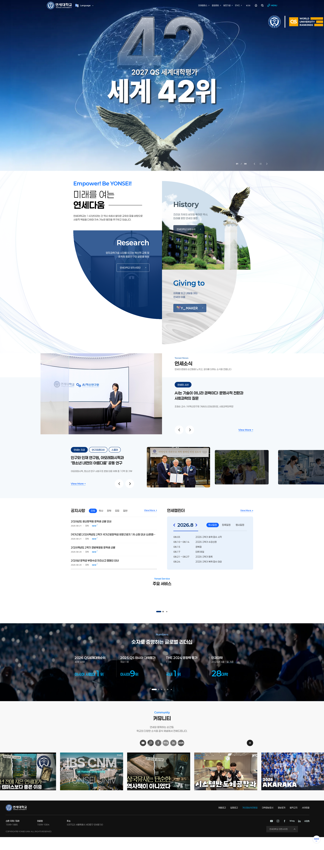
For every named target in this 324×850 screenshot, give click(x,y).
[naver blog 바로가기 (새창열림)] (292, 821)
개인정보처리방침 (250, 807)
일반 (125, 510)
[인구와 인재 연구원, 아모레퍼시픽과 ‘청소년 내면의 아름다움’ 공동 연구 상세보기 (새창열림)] (178, 448)
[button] (159, 611)
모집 (117, 510)
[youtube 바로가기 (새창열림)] (271, 821)
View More (244, 429)
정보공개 (281, 807)
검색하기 (262, 5)
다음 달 (196, 525)
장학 (109, 510)
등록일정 (226, 524)
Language (85, 5)
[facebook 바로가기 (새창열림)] (284, 821)
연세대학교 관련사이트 (278, 829)
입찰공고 (234, 807)
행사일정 (240, 524)
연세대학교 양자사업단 (130, 267)
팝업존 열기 (256, 5)
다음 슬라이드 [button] (266, 163)
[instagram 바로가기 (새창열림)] (278, 821)
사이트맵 (305, 807)
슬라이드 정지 (260, 163)
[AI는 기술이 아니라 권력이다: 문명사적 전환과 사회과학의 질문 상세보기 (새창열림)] (101, 355)
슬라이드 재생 (166, 611)
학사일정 (212, 524)
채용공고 (222, 807)
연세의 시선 (183, 384)
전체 (93, 510)
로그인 (248, 5)
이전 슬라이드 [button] (254, 163)
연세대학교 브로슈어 (186, 229)
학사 (101, 510)
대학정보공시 (267, 807)
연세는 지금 (79, 449)
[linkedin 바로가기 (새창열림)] (299, 821)
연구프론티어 (98, 449)
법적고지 (293, 807)
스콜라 (115, 449)
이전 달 (174, 525)
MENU (274, 5)
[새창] (189, 308)
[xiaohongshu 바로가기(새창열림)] (306, 821)
